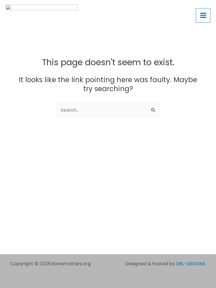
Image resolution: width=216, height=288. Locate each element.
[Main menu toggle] (203, 15)
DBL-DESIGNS (191, 263)
